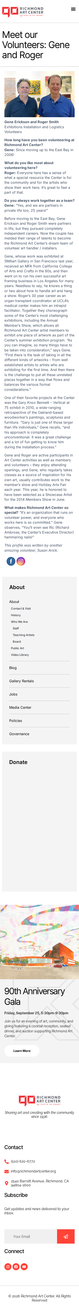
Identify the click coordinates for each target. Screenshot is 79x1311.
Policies (15, 720)
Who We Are (19, 621)
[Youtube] (24, 1266)
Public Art (17, 648)
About (14, 601)
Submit (66, 1236)
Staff (16, 628)
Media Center (20, 707)
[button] (73, 9)
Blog (13, 668)
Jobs (13, 694)
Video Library (20, 654)
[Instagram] (7, 1266)
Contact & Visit (21, 608)
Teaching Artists (23, 635)
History (16, 615)
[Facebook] (16, 1266)
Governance (19, 734)
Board (17, 641)
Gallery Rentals (21, 681)
